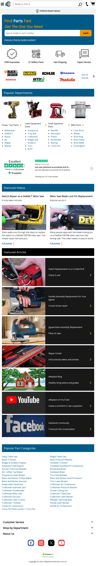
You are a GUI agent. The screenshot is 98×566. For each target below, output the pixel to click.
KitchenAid (56, 139)
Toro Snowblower (58, 475)
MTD (30, 149)
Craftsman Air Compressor (63, 484)
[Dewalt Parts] (30, 73)
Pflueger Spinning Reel (61, 499)
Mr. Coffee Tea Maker (12, 472)
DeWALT (8, 133)
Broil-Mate (79, 142)
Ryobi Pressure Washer (61, 459)
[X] (51, 543)
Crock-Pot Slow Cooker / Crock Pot (18, 509)
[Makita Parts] (67, 79)
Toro (30, 145)
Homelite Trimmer (59, 462)
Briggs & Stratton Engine (14, 462)
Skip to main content (48, 2)
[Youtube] (61, 543)
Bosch (7, 136)
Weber (77, 133)
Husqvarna (33, 130)
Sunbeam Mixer (57, 472)
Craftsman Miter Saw (12, 493)
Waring (54, 142)
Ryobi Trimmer (9, 459)
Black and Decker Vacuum (14, 481)
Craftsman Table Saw (60, 493)
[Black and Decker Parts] (11, 73)
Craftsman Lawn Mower (61, 496)
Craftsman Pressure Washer (63, 487)
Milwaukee (9, 130)
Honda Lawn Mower (59, 502)
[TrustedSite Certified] (48, 555)
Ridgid (7, 142)
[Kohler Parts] (49, 73)
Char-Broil (79, 130)
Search (85, 33)
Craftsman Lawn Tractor (13, 499)
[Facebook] (31, 543)
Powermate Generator (12, 484)
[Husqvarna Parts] (67, 73)
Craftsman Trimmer (11, 502)
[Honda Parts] (11, 79)
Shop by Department (15, 528)
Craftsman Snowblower (13, 490)
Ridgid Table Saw (58, 456)
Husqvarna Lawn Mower (13, 475)
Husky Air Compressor (12, 505)
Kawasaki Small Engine (13, 465)
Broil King (78, 136)
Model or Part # (22, 4)
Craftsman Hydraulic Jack (14, 487)
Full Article (7, 243)
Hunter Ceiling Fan (59, 490)
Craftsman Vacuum (11, 496)
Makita (7, 145)
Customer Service (13, 522)
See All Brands (85, 76)
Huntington (79, 145)
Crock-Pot (55, 145)
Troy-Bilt (32, 133)
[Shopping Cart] (92, 4)
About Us (8, 533)
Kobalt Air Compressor (61, 505)
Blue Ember (79, 139)
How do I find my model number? (20, 40)
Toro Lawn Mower (59, 481)
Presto (54, 136)
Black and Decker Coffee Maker (17, 478)
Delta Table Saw (9, 456)
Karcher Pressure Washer (14, 469)
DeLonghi (55, 133)
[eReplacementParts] (8, 4)
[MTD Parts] (39, 79)
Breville (54, 130)
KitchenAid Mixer (58, 469)
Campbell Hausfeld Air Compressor (67, 465)
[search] (80, 4)
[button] (2, 4)
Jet (5, 139)
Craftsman (33, 136)
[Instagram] (41, 543)
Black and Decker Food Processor (66, 478)
